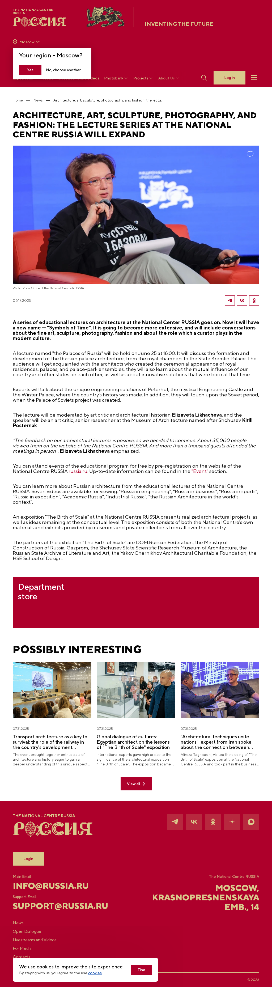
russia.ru (78, 471)
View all (133, 784)
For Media (22, 948)
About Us (166, 78)
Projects (140, 78)
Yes (30, 70)
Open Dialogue (27, 931)
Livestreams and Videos (35, 939)
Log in (229, 77)
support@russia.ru (54, 906)
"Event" (200, 471)
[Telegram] (230, 300)
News (38, 100)
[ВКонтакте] (242, 300)
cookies (95, 973)
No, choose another (63, 70)
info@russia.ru (51, 886)
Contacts (21, 956)
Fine (141, 970)
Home (18, 100)
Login (28, 859)
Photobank (113, 78)
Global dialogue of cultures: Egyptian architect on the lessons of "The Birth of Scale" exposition (133, 742)
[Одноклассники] (254, 300)
